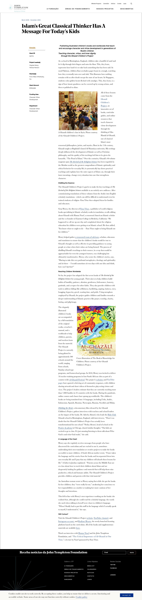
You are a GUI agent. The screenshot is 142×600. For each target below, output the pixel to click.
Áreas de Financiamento (77, 9)
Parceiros (68, 579)
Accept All (126, 595)
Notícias (113, 3)
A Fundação (53, 9)
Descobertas (126, 9)
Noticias (90, 572)
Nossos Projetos (105, 9)
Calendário (106, 3)
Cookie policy (81, 597)
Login (124, 3)
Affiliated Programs (96, 3)
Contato (119, 3)
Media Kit (90, 566)
